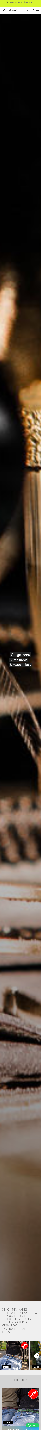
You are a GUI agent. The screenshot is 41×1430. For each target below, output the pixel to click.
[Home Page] (9, 10)
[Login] (27, 10)
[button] (32, 1425)
